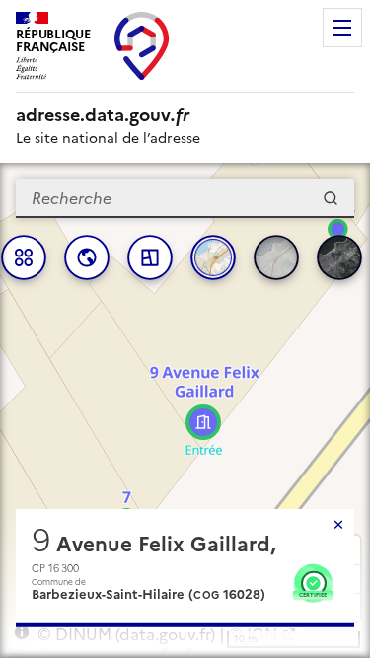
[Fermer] (338, 525)
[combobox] (185, 198)
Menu (342, 27)
